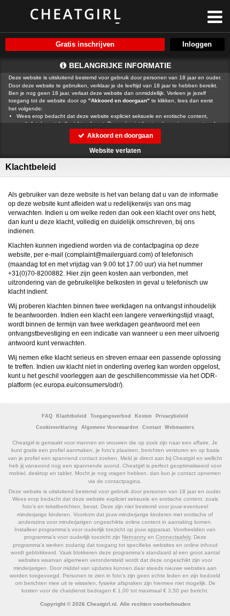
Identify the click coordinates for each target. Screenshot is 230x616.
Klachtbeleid (71, 416)
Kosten (143, 416)
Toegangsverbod (110, 416)
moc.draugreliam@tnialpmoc (109, 254)
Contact (151, 427)
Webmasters (179, 427)
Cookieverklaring (57, 427)
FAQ (47, 416)
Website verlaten (115, 150)
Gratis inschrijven (85, 44)
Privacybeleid (172, 416)
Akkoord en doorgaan (119, 135)
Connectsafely (173, 537)
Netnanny (134, 537)
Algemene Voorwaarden (110, 427)
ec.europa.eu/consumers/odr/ (77, 385)
